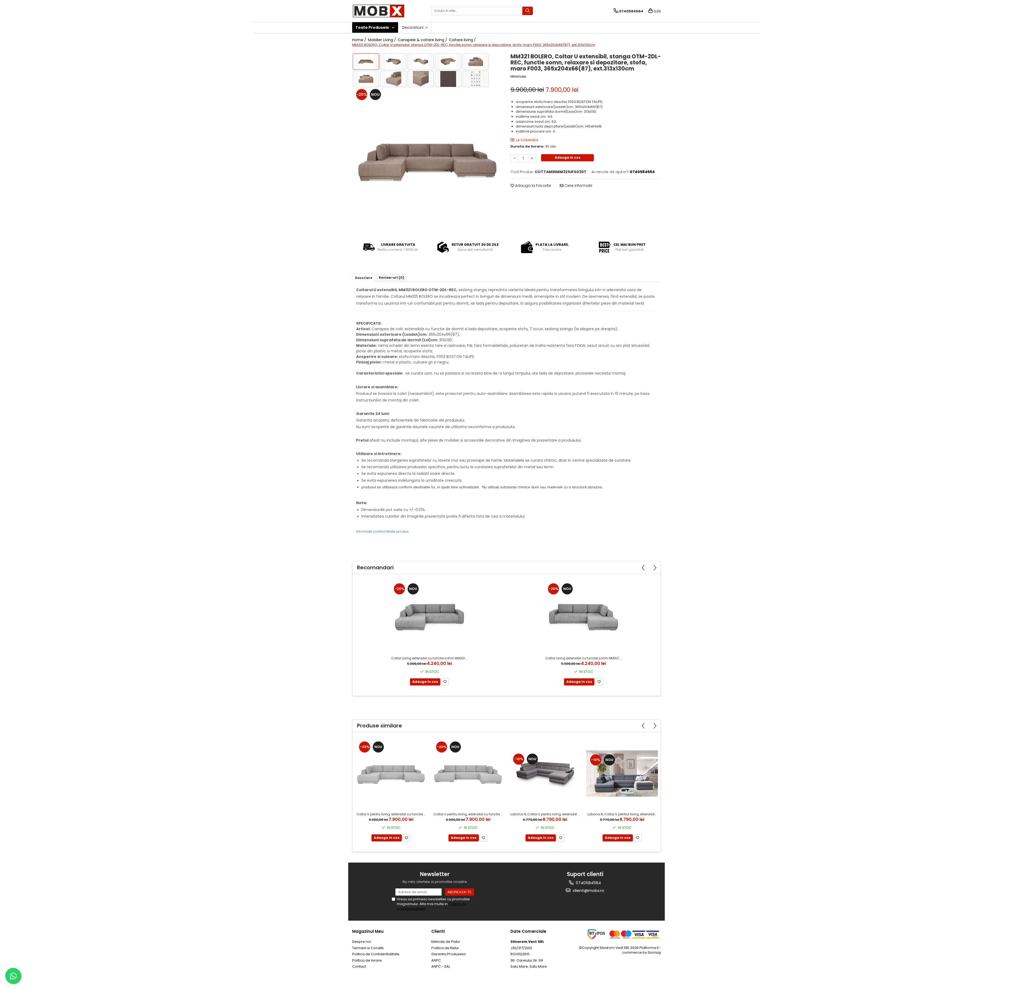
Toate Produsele (372, 27)
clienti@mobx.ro (588, 890)
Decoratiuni (413, 27)
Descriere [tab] (363, 278)
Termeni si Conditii (368, 947)
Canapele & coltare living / (423, 39)
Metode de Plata (445, 941)
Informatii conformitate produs (382, 531)
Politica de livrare (367, 960)
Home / (359, 39)
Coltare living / (463, 39)
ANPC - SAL (440, 966)
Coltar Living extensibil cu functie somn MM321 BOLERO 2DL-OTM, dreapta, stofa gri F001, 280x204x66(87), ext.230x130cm (584, 658)
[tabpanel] (427, 161)
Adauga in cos (567, 157)
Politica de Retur (445, 947)
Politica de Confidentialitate (375, 954)
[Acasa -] (378, 11)
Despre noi (361, 941)
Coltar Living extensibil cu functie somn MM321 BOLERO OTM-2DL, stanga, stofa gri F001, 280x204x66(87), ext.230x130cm (430, 658)
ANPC (436, 960)
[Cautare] (527, 11)
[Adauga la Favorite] (445, 681)
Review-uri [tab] (391, 277)
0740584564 (588, 883)
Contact (359, 966)
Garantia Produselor (448, 954)
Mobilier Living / (382, 39)
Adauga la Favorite (532, 185)
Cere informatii (577, 185)
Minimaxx (518, 76)
